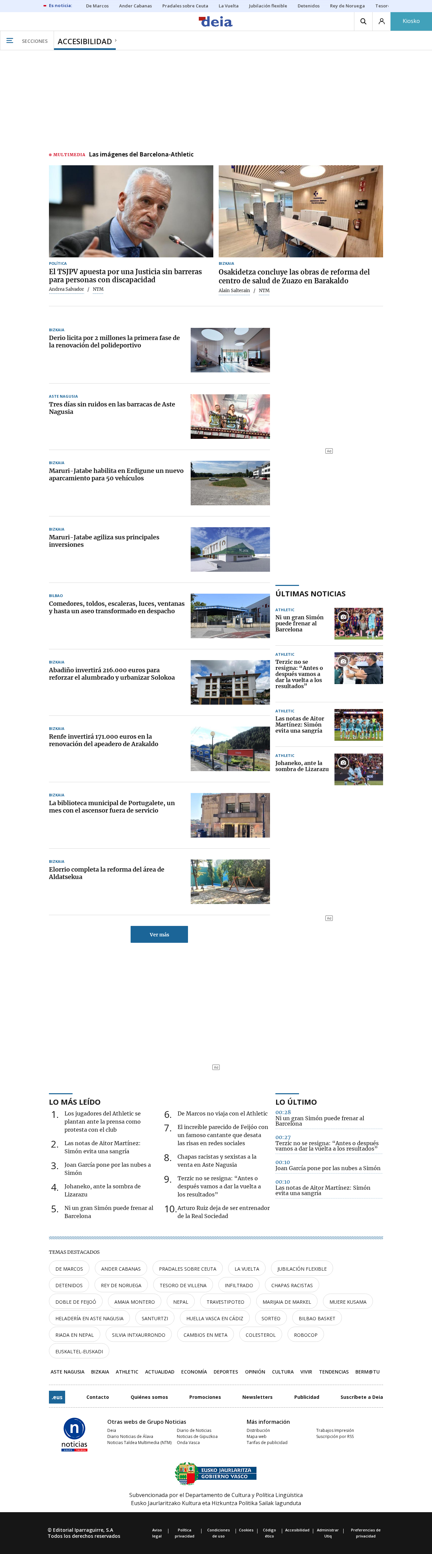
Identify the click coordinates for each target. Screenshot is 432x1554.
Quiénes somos (149, 1397)
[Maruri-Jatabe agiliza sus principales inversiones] (230, 549)
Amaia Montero (134, 1302)
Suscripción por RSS (335, 1436)
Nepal (180, 1302)
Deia (111, 1430)
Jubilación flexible (302, 1269)
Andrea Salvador (66, 289)
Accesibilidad (297, 1529)
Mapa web (257, 1436)
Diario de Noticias (194, 1430)
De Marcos (69, 1269)
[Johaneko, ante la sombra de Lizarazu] (358, 769)
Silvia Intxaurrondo (138, 1335)
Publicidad (306, 1397)
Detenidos (69, 1285)
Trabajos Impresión (335, 1430)
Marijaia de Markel (287, 1302)
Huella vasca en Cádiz (214, 1318)
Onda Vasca (188, 1442)
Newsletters (257, 1397)
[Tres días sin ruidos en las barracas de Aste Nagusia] (230, 416)
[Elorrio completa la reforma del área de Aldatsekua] (230, 881)
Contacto (97, 1397)
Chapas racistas (292, 1285)
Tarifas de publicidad (267, 1442)
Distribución (258, 1430)
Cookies (246, 1529)
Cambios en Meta (205, 1335)
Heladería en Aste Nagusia (89, 1318)
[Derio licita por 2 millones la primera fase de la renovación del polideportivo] (230, 350)
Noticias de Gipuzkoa (197, 1436)
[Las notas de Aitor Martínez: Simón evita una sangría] (358, 725)
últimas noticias (310, 593)
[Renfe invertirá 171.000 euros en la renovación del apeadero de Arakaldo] (230, 749)
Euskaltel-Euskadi (79, 1351)
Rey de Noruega (121, 1285)
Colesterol (261, 1335)
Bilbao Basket (317, 1318)
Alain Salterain (234, 290)
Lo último (296, 1102)
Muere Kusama (348, 1302)
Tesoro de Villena (183, 1285)
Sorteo (271, 1318)
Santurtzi (155, 1318)
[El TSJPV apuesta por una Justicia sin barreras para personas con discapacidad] (131, 211)
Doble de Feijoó (75, 1302)
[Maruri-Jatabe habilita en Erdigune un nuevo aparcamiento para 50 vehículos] (230, 483)
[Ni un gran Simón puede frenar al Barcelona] (358, 624)
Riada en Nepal (74, 1335)
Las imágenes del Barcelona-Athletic (141, 154)
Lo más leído (75, 1102)
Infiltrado (239, 1285)
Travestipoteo (225, 1302)
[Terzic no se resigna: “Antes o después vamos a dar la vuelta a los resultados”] (358, 674)
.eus (57, 1397)
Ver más (159, 935)
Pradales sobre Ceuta (187, 1269)
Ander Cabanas (121, 1269)
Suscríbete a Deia (362, 1397)
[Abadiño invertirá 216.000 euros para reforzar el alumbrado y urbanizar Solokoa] (230, 682)
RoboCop (306, 1335)
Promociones (205, 1397)
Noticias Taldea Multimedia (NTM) (139, 1442)
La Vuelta (247, 1269)
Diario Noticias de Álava (130, 1436)
